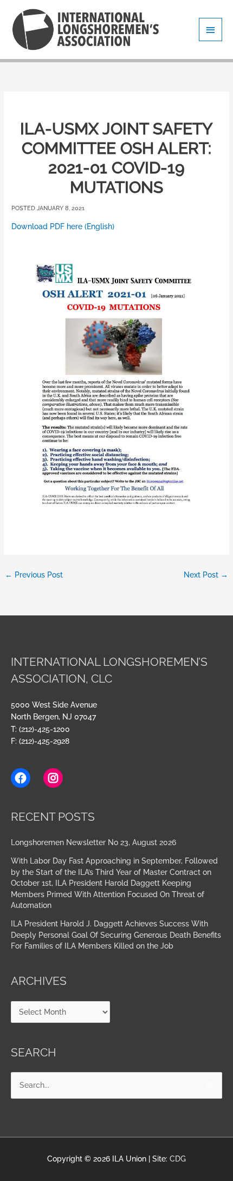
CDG (178, 1158)
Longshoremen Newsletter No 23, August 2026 (93, 842)
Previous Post (34, 574)
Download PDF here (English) (62, 226)
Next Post (206, 574)
